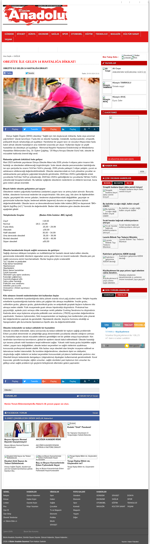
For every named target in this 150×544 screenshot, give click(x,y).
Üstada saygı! (118, 76)
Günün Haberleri (33, 495)
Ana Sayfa (116, 2)
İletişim (6, 495)
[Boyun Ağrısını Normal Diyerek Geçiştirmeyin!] (20, 430)
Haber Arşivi (31, 499)
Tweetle (34, 129)
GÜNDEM (100, 495)
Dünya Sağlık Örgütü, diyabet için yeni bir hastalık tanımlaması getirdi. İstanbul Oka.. (18, 469)
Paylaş (15, 129)
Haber (52, 499)
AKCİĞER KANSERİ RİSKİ (48, 439)
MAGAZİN (100, 506)
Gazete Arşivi (32, 503)
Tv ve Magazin (56, 510)
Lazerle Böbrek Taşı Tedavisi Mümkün (120, 237)
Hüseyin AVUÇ (119, 87)
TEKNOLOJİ (132, 503)
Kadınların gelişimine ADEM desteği (119, 254)
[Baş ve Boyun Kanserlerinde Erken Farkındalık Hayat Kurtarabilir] (51, 458)
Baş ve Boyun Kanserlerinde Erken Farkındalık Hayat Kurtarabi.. (50, 465)
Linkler (6, 503)
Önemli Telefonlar (10, 517)
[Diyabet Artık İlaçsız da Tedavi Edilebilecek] (19, 457)
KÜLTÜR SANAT (118, 506)
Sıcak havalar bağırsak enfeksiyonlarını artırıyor (129, 226)
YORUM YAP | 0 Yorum (88, 396)
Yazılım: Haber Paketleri (130, 542)
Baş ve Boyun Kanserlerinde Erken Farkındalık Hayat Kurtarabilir (50, 470)
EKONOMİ (101, 499)
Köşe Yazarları (32, 506)
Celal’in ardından (119, 105)
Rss (4, 506)
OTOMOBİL (101, 503)
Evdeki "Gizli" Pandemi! (79, 427)
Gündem (76, 495)
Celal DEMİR (118, 101)
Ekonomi (53, 514)
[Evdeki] (72, 423)
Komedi (76, 506)
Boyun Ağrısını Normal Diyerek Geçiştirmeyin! (15, 440)
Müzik (52, 521)
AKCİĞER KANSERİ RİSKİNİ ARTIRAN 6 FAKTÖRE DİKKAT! (48, 446)
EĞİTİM (115, 503)
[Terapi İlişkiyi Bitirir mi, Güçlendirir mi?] (82, 457)
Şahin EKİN (8, 532)
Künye (5, 499)
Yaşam (76, 514)
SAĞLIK (17, 56)
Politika (53, 517)
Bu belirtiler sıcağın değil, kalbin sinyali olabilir (130, 209)
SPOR (129, 499)
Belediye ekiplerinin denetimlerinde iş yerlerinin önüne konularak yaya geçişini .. (132, 278)
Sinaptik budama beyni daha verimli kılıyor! (123, 187)
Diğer (75, 517)
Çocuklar (53, 506)
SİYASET (53, 525)
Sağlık (52, 503)
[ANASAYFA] (35, 15)
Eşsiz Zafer (117, 90)
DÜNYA (130, 495)
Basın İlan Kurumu (31, 532)
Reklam (144, 2)
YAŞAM (130, 506)
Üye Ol (125, 2)
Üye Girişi (134, 2)
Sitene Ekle (10, 521)
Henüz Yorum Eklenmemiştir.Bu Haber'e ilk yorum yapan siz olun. (36, 404)
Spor (52, 495)
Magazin (76, 510)
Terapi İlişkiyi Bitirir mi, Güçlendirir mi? (78, 462)
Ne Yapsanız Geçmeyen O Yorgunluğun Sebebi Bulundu (79, 434)
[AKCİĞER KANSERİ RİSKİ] (52, 430)
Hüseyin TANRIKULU (121, 73)
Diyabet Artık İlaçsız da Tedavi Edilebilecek (15, 462)
